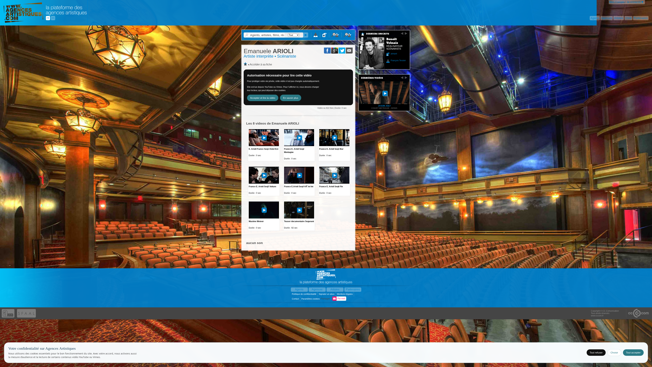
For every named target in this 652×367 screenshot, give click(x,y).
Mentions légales (345, 294)
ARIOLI (268, 51)
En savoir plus (290, 98)
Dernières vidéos (372, 78)
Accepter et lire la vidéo (262, 98)
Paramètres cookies (310, 299)
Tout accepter (633, 352)
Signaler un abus (327, 294)
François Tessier (398, 60)
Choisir (614, 352)
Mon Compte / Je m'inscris (625, 2)
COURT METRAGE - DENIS (384, 108)
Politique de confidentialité (304, 294)
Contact (296, 299)
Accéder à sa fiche (261, 64)
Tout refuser (596, 352)
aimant (394, 54)
